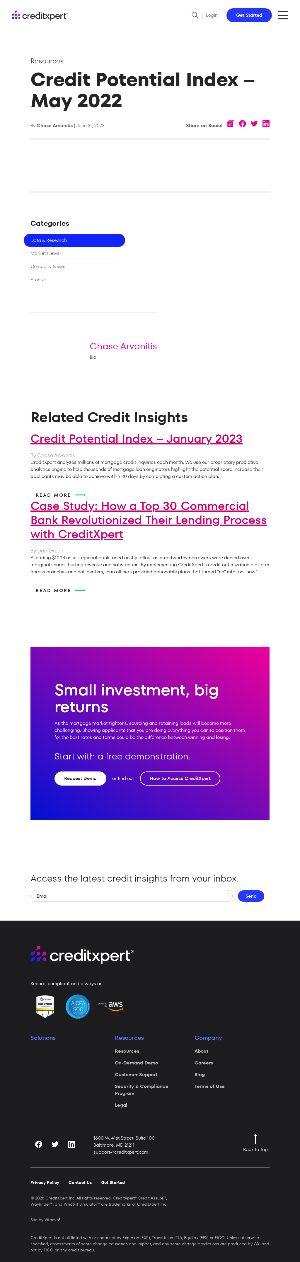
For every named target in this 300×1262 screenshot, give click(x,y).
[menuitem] (149, 1051)
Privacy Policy (44, 1182)
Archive (38, 279)
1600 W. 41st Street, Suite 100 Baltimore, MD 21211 (124, 1141)
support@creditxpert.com (120, 1152)
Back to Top (255, 1149)
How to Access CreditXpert (180, 778)
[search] (195, 15)
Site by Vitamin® (45, 1220)
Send (251, 896)
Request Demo (80, 778)
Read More (55, 495)
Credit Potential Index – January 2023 (136, 438)
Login (212, 15)
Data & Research (48, 240)
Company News (47, 266)
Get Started (249, 15)
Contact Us (80, 1182)
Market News (44, 253)
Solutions (43, 1038)
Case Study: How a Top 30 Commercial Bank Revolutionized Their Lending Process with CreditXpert (148, 520)
